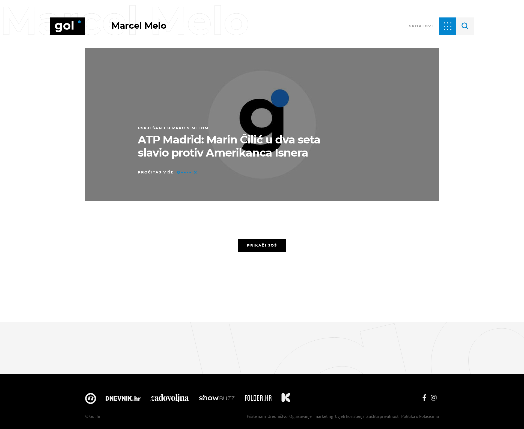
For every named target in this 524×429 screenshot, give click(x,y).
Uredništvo (277, 416)
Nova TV (90, 398)
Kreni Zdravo (285, 398)
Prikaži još (262, 245)
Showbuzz (217, 398)
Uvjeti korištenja (350, 416)
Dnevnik (123, 398)
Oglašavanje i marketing (311, 416)
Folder (258, 398)
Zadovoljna (169, 398)
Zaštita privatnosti (383, 416)
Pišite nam (256, 416)
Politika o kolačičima (420, 416)
